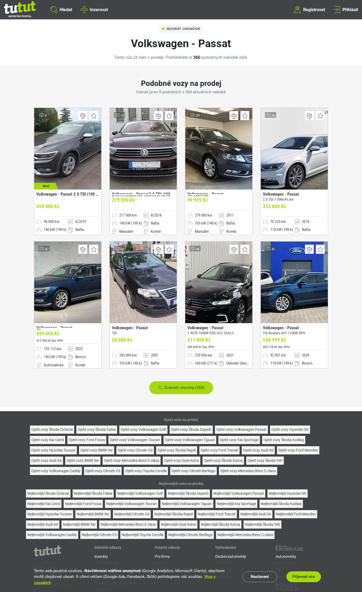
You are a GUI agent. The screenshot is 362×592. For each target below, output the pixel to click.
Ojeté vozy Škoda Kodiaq (283, 440)
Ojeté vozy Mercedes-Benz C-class (248, 471)
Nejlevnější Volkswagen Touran (131, 504)
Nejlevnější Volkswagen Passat (238, 493)
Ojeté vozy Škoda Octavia (52, 429)
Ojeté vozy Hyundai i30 (290, 429)
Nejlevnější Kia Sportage (236, 504)
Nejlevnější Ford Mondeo (296, 514)
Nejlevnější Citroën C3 (99, 535)
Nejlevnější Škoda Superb (188, 493)
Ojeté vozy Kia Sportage (239, 440)
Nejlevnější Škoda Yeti (262, 524)
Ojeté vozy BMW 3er (96, 450)
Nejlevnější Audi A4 (42, 524)
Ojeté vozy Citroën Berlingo (193, 471)
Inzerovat (99, 9)
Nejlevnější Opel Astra (178, 524)
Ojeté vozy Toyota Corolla (146, 471)
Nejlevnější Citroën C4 (131, 514)
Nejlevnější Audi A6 (255, 514)
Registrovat (314, 9)
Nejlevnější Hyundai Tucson (49, 514)
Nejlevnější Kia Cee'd (43, 504)
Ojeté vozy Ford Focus (87, 440)
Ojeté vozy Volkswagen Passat (241, 429)
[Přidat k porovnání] (82, 115)
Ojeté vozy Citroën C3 (102, 471)
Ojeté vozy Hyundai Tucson (53, 450)
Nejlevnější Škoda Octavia (48, 493)
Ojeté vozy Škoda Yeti (265, 460)
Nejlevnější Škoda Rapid (173, 514)
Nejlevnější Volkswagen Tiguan (187, 504)
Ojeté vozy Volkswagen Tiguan (190, 440)
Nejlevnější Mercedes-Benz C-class (245, 535)
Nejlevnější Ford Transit (217, 514)
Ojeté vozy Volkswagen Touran (135, 440)
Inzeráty (101, 556)
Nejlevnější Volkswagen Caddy (52, 535)
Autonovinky (286, 556)
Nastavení (260, 576)
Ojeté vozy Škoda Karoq (223, 460)
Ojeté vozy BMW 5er (83, 460)
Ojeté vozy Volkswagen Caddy (56, 471)
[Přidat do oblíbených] (93, 115)
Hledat (66, 9)
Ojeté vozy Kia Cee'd (47, 440)
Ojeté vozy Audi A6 (258, 450)
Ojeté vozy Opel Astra (181, 460)
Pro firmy (162, 556)
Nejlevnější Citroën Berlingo (190, 535)
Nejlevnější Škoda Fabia (93, 493)
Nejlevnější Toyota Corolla (143, 535)
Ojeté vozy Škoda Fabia (97, 429)
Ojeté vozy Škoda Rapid (176, 450)
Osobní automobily (230, 556)
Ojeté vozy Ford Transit (219, 450)
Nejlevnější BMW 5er (79, 524)
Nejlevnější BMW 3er (93, 514)
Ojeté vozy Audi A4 (46, 460)
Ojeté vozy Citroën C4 (135, 450)
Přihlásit (350, 9)
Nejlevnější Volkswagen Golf (140, 493)
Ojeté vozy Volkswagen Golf (143, 429)
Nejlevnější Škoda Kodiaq (281, 504)
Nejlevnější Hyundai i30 (287, 493)
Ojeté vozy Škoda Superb (191, 429)
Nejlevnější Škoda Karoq (220, 524)
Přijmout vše (303, 576)
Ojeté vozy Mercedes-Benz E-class (131, 460)
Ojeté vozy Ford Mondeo (298, 450)
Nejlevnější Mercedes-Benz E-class (128, 524)
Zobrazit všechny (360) (184, 387)
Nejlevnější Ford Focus (83, 504)
